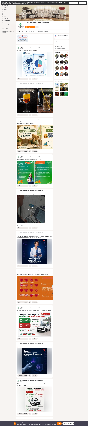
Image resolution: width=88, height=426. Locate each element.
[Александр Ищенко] (66, 62)
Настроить (82, 3)
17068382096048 (21, 224)
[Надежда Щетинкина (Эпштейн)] (57, 74)
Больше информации (22, 3)
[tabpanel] (34, 230)
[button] (30, 27)
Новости (3, 28)
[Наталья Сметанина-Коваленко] (66, 74)
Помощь (10, 27)
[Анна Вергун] (62, 68)
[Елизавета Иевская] (57, 68)
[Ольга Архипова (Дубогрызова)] (66, 68)
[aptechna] (18, 48)
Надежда (57, 76)
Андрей (57, 64)
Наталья (61, 64)
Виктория (66, 58)
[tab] (18, 31)
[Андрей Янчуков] (57, 62)
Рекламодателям (5, 27)
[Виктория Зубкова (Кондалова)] (66, 56)
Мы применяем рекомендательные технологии (8, 31)
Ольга (57, 58)
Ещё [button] (7, 28)
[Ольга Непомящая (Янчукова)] (57, 56)
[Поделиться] (29, 79)
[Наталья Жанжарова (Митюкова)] (62, 62)
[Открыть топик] (34, 50)
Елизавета (57, 70)
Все (67, 52)
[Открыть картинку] (27, 100)
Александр (66, 64)
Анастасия (62, 76)
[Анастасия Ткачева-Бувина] (62, 74)
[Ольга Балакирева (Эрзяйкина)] (62, 56)
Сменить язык (4, 24)
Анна (62, 70)
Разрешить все (73, 3)
